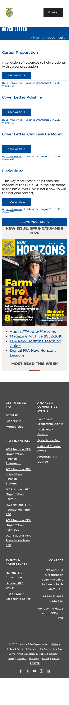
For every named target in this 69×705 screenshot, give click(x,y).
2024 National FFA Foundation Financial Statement (18, 476)
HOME (45, 658)
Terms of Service (26, 649)
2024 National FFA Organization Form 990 (18, 524)
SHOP (55, 658)
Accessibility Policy (35, 653)
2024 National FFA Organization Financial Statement (18, 456)
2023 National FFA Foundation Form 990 (18, 509)
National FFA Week (14, 586)
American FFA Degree (47, 459)
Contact (53, 653)
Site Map (34, 658)
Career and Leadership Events (50, 421)
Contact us (55, 601)
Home (38, 38)
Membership (15, 426)
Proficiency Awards (45, 432)
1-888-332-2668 (53, 596)
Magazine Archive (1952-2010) (37, 336)
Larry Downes (14, 82)
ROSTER (35, 663)
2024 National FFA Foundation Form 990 (18, 540)
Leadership (13, 421)
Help (11, 658)
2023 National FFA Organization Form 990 (18, 494)
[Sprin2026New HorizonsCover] (34, 241)
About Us (12, 415)
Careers (21, 658)
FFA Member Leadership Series (18, 596)
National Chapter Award (49, 449)
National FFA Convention (14, 575)
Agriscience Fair (48, 440)
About (33, 331)
